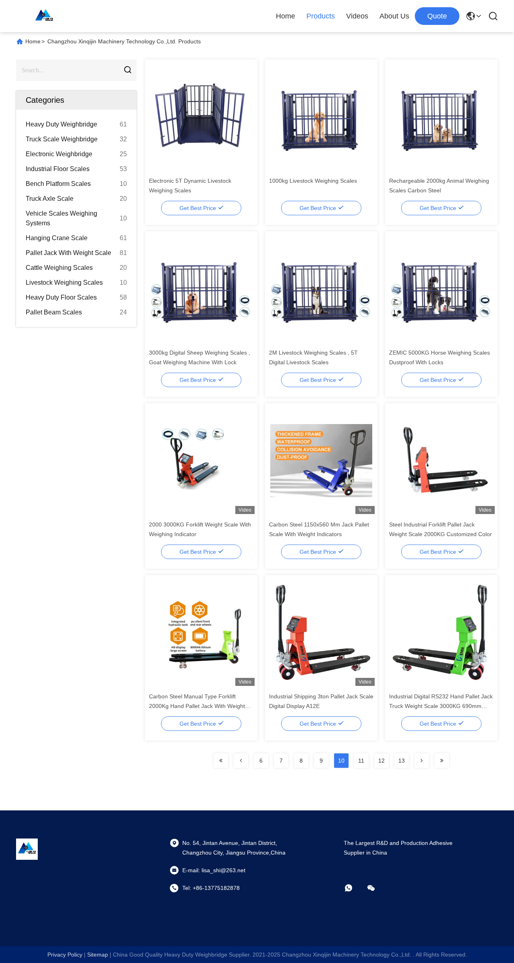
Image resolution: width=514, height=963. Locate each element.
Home (285, 16)
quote (437, 16)
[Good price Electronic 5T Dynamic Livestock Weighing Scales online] (201, 116)
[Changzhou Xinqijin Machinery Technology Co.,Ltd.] (44, 16)
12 (381, 760)
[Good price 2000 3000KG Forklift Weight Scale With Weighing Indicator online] (201, 460)
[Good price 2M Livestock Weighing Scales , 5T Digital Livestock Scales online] (321, 288)
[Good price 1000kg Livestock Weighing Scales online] (321, 116)
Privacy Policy (64, 954)
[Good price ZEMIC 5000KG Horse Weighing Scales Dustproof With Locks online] (441, 288)
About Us (394, 16)
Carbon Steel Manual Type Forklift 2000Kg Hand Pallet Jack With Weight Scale (197, 706)
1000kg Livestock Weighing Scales (313, 181)
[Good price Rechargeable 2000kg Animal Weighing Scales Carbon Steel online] (441, 116)
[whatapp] (354, 888)
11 (361, 760)
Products (320, 16)
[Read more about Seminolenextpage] (221, 760)
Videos (357, 16)
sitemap (97, 954)
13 (401, 760)
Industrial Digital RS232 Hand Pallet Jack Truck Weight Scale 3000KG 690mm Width (441, 706)
